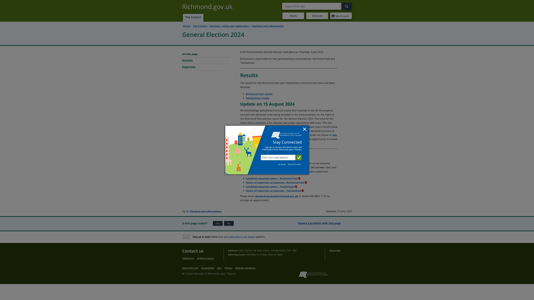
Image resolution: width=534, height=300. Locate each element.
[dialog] (267, 150)
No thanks (282, 164)
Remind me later (294, 164)
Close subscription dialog (305, 130)
